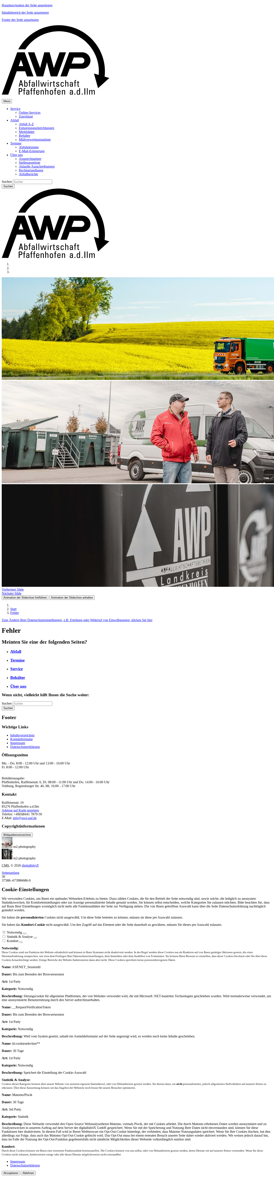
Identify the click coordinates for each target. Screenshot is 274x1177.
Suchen (7, 181)
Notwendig (14, 932)
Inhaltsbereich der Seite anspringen (25, 12)
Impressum (17, 743)
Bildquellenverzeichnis (17, 834)
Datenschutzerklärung (25, 747)
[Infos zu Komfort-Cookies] (21, 942)
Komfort (12, 941)
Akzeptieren (10, 1173)
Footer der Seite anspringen (20, 20)
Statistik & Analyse (20, 936)
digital (30, 865)
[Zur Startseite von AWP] (55, 93)
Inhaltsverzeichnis (22, 735)
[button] (15, 109)
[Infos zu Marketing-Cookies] (35, 937)
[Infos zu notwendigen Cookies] (24, 933)
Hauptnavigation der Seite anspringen (27, 5)
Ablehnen (28, 1173)
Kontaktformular (21, 739)
